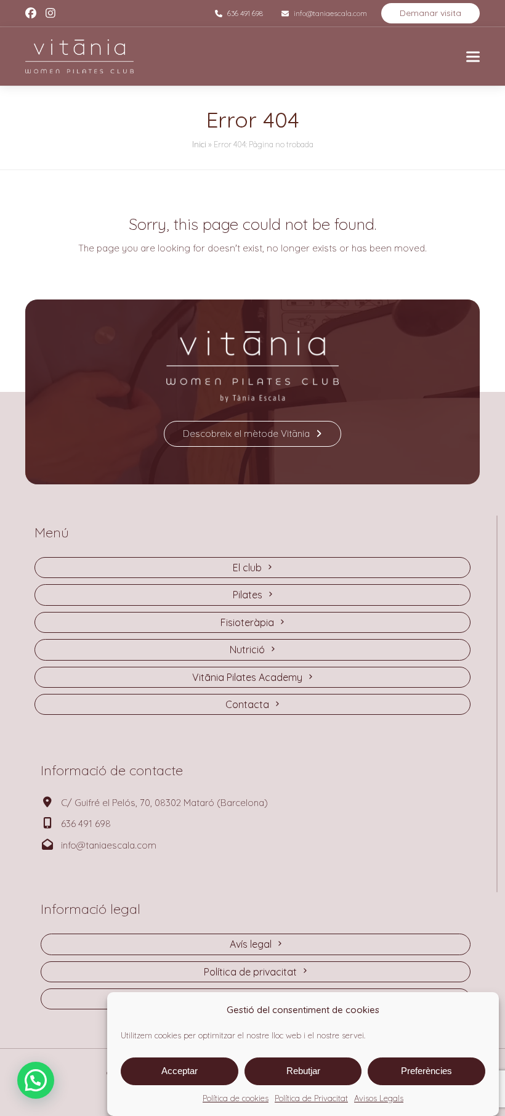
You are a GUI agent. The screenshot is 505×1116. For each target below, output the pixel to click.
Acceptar (179, 1070)
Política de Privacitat (311, 1098)
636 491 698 (245, 13)
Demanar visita (430, 12)
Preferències (426, 1070)
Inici (199, 144)
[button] (473, 56)
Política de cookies (236, 1098)
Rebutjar (303, 1070)
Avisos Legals (378, 1098)
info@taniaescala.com (330, 13)
